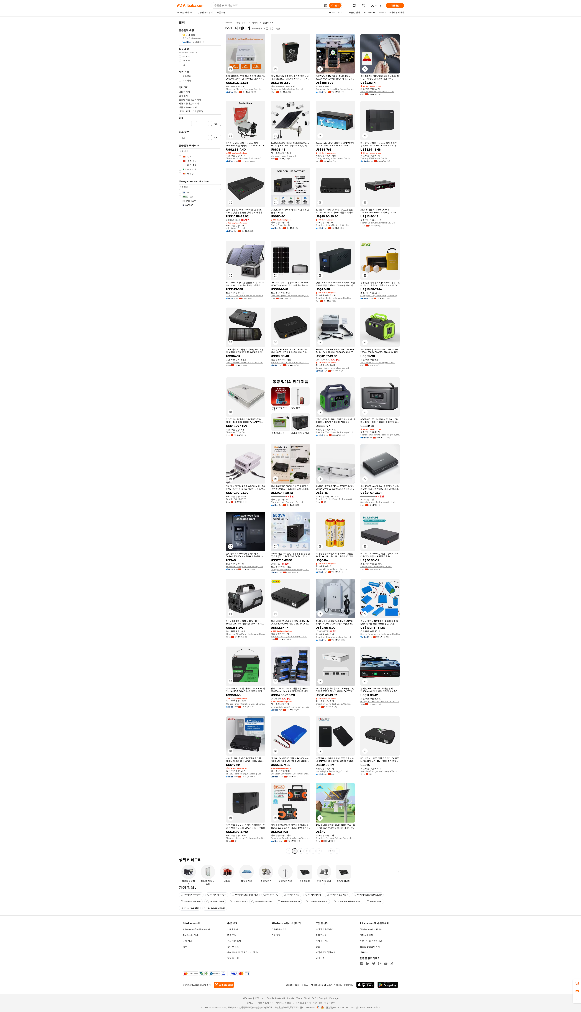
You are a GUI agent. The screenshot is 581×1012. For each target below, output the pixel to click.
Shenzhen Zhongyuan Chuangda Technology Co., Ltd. (380, 771)
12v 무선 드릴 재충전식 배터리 (349, 901)
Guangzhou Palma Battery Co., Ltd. (287, 89)
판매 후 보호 (233, 946)
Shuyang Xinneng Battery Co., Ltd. (331, 569)
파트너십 (364, 952)
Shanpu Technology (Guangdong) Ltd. (243, 773)
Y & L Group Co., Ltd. (235, 228)
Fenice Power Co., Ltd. (281, 225)
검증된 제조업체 (279, 929)
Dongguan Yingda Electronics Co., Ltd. (333, 158)
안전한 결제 (232, 929)
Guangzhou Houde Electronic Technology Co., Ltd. (245, 362)
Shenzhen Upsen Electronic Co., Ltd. (333, 225)
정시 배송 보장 (234, 941)
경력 (185, 946)
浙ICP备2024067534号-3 (368, 1007)
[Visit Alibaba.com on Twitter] (374, 963)
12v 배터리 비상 (293, 895)
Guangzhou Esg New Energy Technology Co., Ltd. (380, 295)
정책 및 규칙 (233, 958)
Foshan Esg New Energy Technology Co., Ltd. (290, 295)
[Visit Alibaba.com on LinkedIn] (367, 963)
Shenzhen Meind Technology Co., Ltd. (333, 704)
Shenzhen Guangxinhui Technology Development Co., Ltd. (245, 566)
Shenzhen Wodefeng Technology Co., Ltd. (380, 434)
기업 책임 (187, 941)
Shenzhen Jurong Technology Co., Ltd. (289, 636)
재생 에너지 (241, 22)
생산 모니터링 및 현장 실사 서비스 (243, 952)
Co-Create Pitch (191, 935)
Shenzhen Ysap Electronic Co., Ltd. (287, 502)
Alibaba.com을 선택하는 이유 (196, 929)
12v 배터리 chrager (218, 895)
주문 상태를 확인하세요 (371, 941)
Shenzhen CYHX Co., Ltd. (237, 432)
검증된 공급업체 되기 (370, 946)
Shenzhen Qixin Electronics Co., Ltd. (377, 91)
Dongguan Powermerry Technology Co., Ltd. (290, 569)
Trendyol (323, 998)
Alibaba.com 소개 (191, 923)
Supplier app (292, 985)
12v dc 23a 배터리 (191, 908)
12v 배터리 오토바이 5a (290, 901)
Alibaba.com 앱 (318, 985)
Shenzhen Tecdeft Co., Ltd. (283, 156)
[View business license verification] (317, 1007)
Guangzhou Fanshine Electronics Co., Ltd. (379, 701)
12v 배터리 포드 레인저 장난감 (369, 895)
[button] (326, 5)
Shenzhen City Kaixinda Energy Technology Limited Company (290, 773)
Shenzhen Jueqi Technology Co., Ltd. (377, 502)
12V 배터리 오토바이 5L (318, 901)
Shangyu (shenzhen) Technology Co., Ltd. (245, 838)
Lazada (290, 998)
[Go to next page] (337, 851)
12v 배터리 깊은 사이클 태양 (246, 895)
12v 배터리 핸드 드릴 (192, 901)
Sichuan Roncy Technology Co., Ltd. (332, 368)
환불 (318, 946)
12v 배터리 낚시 (314, 895)
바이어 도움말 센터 (324, 929)
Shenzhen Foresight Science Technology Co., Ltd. (335, 838)
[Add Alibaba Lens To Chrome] (224, 985)
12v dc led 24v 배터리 (216, 908)
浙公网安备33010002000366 (340, 1007)
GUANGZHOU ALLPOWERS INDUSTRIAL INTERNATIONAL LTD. (245, 295)
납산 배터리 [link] (268, 22)
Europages (334, 998)
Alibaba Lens (199, 985)
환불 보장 (231, 935)
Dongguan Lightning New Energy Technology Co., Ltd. (335, 89)
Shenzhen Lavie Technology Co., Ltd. (377, 362)
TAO (314, 998)
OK (215, 123)
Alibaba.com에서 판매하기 (372, 929)
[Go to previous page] (288, 851)
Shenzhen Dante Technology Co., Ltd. (333, 298)
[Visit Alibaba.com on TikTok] (392, 963)
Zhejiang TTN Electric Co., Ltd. (374, 158)
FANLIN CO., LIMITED (236, 499)
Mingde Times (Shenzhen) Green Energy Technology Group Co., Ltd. (245, 704)
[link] (577, 983)
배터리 (255, 22)
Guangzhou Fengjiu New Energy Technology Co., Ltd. (290, 838)
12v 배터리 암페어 (216, 901)
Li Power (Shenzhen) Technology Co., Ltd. (290, 707)
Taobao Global (303, 998)
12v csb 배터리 (376, 901)
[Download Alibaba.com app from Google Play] (387, 985)
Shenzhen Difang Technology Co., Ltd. (333, 637)
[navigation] (200, 437)
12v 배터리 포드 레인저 (339, 895)
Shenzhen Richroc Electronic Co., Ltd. (243, 89)
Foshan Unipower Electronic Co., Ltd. (377, 223)
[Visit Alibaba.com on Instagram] (380, 963)
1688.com (259, 998)
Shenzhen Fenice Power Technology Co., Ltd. (335, 499)
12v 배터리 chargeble (193, 895)
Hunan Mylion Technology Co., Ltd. (332, 771)
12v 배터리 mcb (239, 901)
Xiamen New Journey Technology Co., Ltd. (380, 634)
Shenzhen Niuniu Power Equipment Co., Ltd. (245, 158)
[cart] (364, 6)
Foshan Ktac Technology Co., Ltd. (376, 566)
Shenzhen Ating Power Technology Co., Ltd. (245, 634)
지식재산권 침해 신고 (326, 952)
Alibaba (228, 22)
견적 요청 (275, 935)
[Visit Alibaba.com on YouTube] (386, 963)
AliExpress (247, 998)
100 (331, 851)
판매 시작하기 (366, 935)
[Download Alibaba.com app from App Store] (365, 985)
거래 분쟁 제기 (322, 941)
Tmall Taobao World (276, 998)
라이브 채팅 (321, 935)
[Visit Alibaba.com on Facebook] (361, 963)
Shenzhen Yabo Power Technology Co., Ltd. (290, 362)
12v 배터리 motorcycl (263, 901)
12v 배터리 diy (272, 895)
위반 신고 (320, 958)
